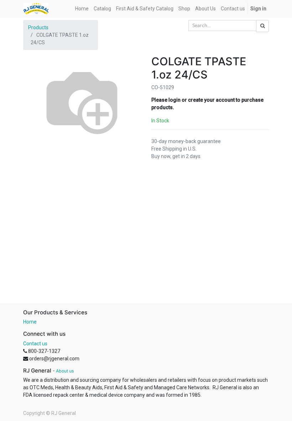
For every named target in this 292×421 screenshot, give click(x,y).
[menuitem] (82, 8)
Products (38, 27)
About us (65, 371)
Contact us (35, 343)
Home (30, 322)
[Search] (262, 26)
